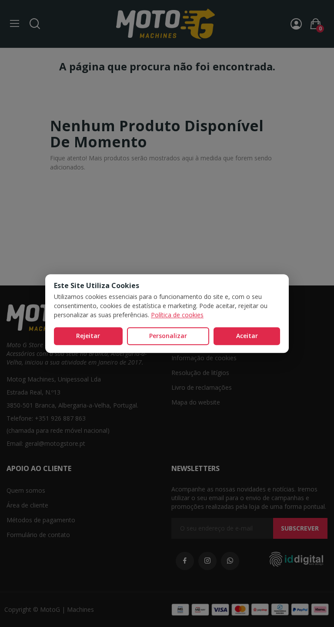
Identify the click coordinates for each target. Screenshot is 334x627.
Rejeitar (88, 336)
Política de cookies (177, 315)
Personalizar (168, 336)
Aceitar (247, 336)
